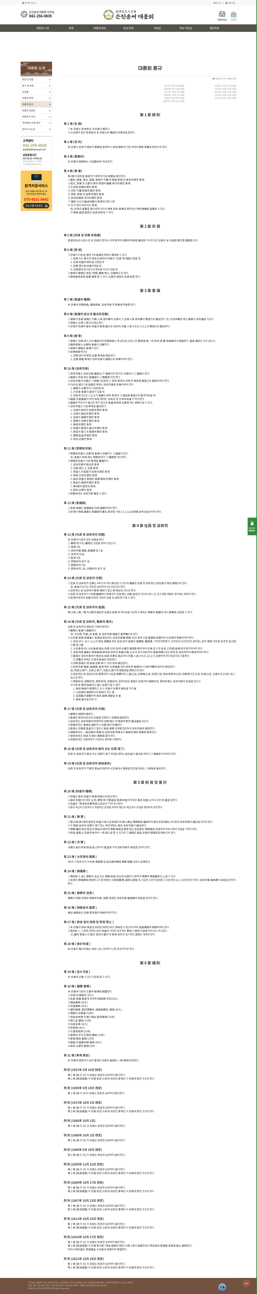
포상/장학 (128, 28)
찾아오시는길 (28, 129)
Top (246, 1283)
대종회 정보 (99, 28)
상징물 (25, 91)
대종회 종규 (27, 104)
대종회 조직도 (28, 116)
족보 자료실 (185, 28)
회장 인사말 (27, 79)
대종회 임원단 (28, 110)
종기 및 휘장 (28, 85)
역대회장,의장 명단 (31, 122)
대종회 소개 (42, 28)
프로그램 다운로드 (34, 205)
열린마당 (214, 28)
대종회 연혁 (27, 98)
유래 (71, 28)
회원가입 (231, 2)
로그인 (218, 2)
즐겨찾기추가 (30, 2)
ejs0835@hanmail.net (96, 1285)
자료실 (157, 28)
